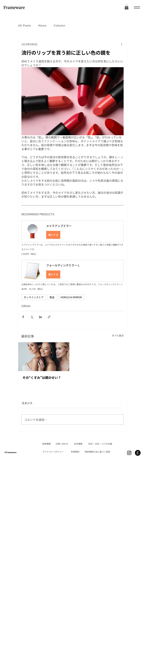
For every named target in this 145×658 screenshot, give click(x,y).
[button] (72, 231)
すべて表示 (118, 335)
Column (59, 25)
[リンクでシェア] (49, 317)
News (42, 25)
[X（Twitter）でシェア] (31, 317)
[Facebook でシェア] (23, 317)
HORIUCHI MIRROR (71, 297)
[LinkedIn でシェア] (40, 317)
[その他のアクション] (121, 44)
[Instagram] (129, 453)
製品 (52, 297)
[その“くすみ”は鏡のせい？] (43, 356)
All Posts (24, 25)
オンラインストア (34, 297)
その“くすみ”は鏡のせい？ (41, 377)
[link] (126, 7)
